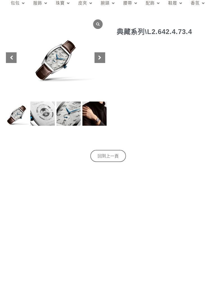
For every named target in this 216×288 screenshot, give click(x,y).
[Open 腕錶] (113, 3)
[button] (99, 57)
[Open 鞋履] (181, 3)
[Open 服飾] (46, 3)
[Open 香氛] (203, 3)
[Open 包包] (23, 3)
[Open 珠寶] (68, 3)
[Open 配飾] (158, 3)
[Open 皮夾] (91, 3)
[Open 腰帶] (136, 3)
